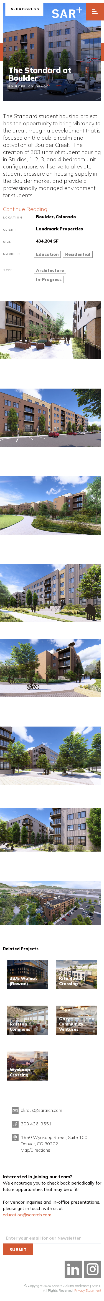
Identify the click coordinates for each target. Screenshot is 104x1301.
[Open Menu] (95, 11)
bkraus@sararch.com (41, 1110)
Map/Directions (35, 1150)
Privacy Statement (87, 1290)
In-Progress (49, 279)
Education (47, 254)
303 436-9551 (36, 1123)
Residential (77, 254)
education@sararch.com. (27, 1214)
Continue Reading (25, 208)
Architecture (50, 270)
